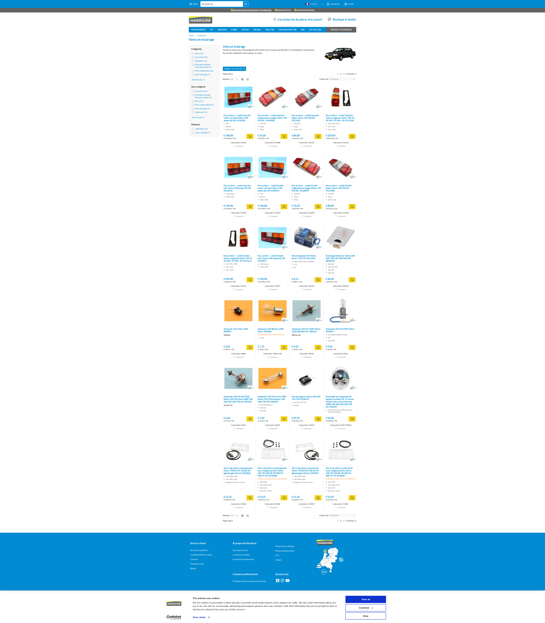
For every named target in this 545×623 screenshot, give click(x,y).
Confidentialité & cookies (201, 555)
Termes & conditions (199, 550)
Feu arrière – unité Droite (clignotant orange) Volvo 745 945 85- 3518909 (306, 188)
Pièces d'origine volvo (284, 551)
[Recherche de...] (246, 4)
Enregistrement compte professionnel (249, 581)
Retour (193, 568)
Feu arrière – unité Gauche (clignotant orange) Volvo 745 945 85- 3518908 (272, 118)
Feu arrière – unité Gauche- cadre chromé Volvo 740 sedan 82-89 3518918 (237, 118)
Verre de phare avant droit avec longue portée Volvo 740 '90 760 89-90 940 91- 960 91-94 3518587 (339, 472)
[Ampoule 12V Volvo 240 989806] (238, 311)
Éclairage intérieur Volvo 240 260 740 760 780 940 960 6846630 (340, 258)
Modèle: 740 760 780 (233, 69)
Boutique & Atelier (344, 19)
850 (302, 29)
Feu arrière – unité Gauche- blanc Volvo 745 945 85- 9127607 (305, 118)
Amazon (222, 29)
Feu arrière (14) (201, 57)
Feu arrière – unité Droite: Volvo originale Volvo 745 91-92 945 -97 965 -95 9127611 (238, 258)
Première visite (197, 564)
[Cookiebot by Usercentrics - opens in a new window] (174, 617)
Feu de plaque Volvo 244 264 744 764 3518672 (306, 397)
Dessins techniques (341, 29)
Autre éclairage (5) (202, 108)
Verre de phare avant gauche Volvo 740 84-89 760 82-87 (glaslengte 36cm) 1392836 (238, 470)
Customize (364, 608)
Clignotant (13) (201, 61)
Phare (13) (199, 53)
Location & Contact (241, 555)
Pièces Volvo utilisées (284, 546)
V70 (277, 555)
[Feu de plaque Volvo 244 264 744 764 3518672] (306, 378)
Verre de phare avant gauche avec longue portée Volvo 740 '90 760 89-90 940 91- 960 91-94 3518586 (272, 472)
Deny (365, 616)
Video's (278, 560)
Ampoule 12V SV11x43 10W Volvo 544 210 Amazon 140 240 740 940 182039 (272, 399)
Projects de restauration (243, 559)
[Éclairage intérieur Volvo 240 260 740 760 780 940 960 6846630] (341, 237)
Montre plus (197, 79)
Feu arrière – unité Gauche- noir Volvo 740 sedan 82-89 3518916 (237, 188)
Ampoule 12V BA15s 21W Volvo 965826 (271, 330)
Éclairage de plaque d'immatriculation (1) (203, 65)
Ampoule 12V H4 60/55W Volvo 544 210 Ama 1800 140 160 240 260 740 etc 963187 (238, 399)
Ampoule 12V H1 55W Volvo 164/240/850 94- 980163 (306, 330)
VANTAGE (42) (201, 129)
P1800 (234, 29)
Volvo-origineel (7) (202, 132)
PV (211, 29)
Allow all (365, 599)
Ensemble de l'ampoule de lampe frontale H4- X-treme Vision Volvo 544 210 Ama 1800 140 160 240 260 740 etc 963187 (340, 401)
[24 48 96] (234, 79)
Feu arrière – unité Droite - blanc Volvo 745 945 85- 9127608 (339, 188)
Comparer (240, 146)
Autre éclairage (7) (202, 74)
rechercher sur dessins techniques (252, 10)
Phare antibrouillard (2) (204, 71)
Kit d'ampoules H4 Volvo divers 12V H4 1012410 (304, 257)
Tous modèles (198, 29)
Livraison (194, 559)
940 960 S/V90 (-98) (287, 29)
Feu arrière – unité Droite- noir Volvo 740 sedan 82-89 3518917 (271, 258)
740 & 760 (269, 29)
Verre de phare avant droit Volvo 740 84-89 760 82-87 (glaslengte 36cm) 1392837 (305, 470)
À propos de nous (240, 550)
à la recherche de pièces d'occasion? (299, 19)
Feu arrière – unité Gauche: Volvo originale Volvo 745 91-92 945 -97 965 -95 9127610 (340, 118)
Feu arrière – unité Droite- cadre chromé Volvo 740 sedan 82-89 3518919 (271, 188)
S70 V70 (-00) (315, 29)
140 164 (245, 29)
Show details (199, 617)
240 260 (257, 29)
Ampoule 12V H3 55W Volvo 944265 (340, 330)
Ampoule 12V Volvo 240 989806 (236, 330)
